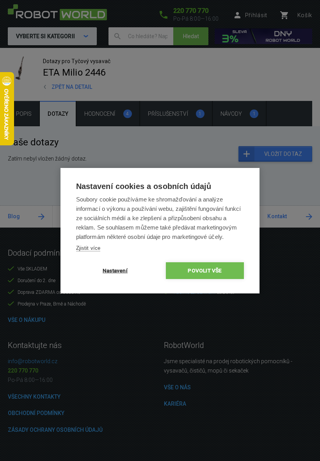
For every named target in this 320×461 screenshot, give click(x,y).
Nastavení (115, 270)
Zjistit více (88, 248)
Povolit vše (205, 270)
